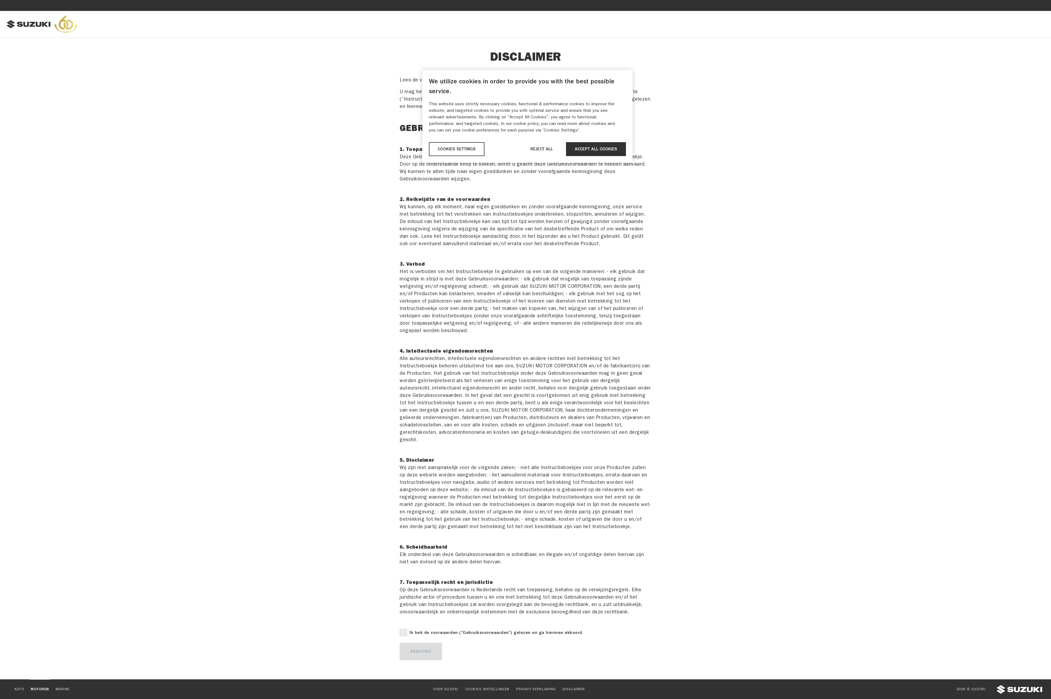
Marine (63, 689)
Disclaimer (573, 689)
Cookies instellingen (487, 689)
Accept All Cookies (596, 149)
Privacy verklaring (536, 689)
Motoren (40, 689)
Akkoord (421, 651)
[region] (527, 116)
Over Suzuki (445, 689)
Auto (19, 689)
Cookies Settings (457, 149)
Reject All (541, 149)
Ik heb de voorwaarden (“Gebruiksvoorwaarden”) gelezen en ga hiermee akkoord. (496, 632)
